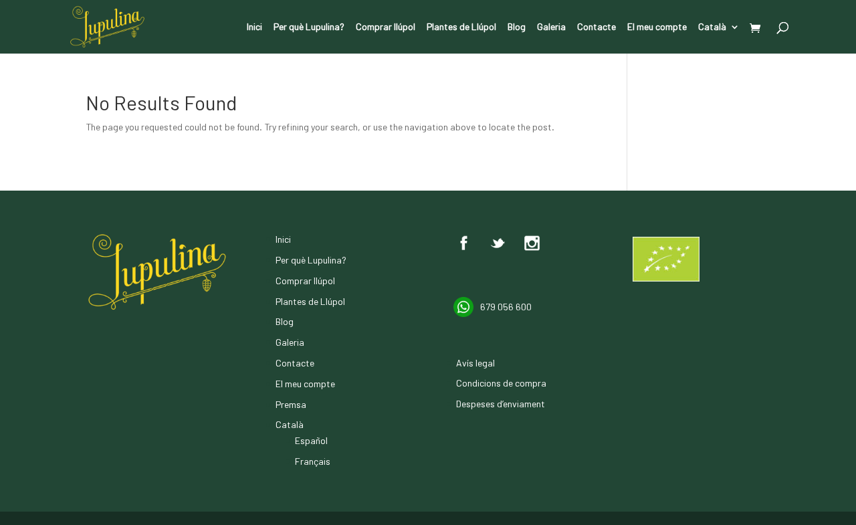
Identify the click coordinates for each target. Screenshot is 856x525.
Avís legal (475, 363)
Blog (517, 27)
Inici (254, 27)
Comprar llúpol (385, 27)
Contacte (596, 27)
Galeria (551, 27)
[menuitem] (719, 38)
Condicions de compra (501, 383)
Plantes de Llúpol (461, 27)
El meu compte (657, 27)
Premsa (291, 404)
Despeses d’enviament (500, 403)
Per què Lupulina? (309, 27)
